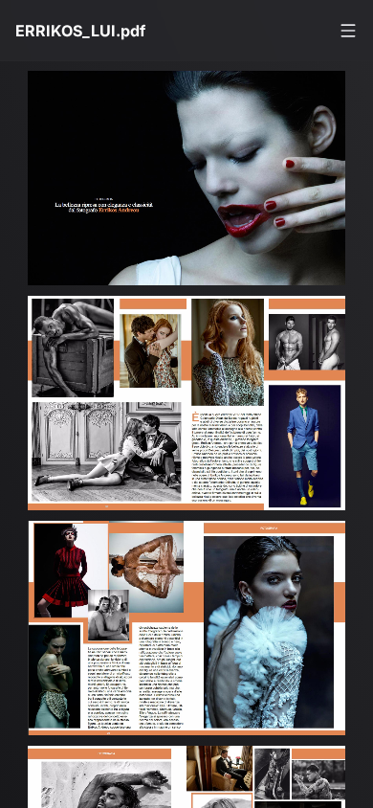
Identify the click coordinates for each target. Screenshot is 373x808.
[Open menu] (348, 30)
